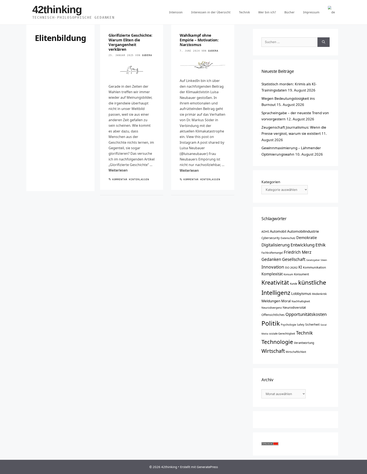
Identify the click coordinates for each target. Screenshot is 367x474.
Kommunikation (314, 267)
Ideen (324, 260)
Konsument (301, 274)
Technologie (277, 342)
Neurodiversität (294, 307)
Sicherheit (312, 324)
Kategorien (270, 181)
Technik (244, 12)
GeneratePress (207, 467)
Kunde (293, 283)
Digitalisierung (275, 245)
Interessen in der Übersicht (210, 12)
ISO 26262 (291, 267)
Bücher (289, 12)
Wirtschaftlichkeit (296, 351)
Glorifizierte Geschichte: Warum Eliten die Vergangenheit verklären (130, 42)
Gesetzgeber (313, 260)
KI (300, 267)
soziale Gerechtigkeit (282, 333)
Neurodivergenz (271, 307)
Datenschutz (288, 238)
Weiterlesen (118, 170)
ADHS (265, 231)
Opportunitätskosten (306, 314)
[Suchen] (324, 42)
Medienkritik (319, 293)
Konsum (288, 274)
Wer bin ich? (267, 12)
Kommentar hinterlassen (130, 179)
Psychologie (288, 324)
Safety (300, 324)
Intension (176, 12)
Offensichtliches (273, 315)
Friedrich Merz (297, 252)
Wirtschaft (273, 350)
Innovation (272, 267)
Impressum (311, 12)
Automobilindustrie (303, 231)
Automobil (278, 231)
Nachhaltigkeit (301, 301)
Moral (286, 301)
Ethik (320, 245)
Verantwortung (304, 343)
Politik (270, 323)
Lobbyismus (301, 293)
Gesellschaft (293, 259)
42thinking (57, 9)
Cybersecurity (270, 238)
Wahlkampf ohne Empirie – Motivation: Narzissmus (199, 40)
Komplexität (272, 273)
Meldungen (270, 300)
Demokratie (306, 237)
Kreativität (275, 282)
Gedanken (271, 259)
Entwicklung (303, 245)
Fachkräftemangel (272, 252)
